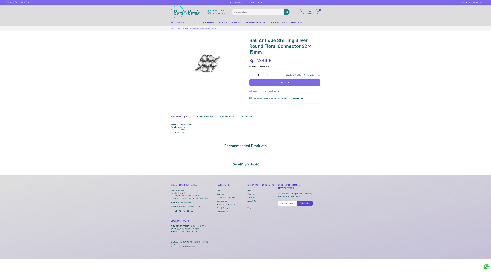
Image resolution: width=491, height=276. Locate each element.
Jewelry (220, 194)
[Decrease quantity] (252, 74)
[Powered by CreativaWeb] (183, 250)
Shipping (251, 194)
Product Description (180, 116)
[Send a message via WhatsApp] (486, 266)
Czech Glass (222, 208)
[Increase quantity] (264, 74)
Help (249, 190)
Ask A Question (313, 75)
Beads (219, 190)
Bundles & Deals (279, 22)
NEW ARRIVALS (208, 22)
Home (172, 28)
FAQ (249, 204)
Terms (250, 208)
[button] (318, 12)
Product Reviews (227, 116)
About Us (251, 201)
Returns (251, 197)
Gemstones (222, 201)
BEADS (222, 22)
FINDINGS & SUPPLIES (255, 22)
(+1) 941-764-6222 (182, 202)
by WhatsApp (219, 11)
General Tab (246, 116)
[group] (207, 61)
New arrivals (222, 211)
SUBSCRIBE (304, 203)
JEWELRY (235, 22)
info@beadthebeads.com (185, 206)
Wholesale (296, 22)
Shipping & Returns (204, 116)
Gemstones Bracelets (227, 204)
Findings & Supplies (226, 197)
